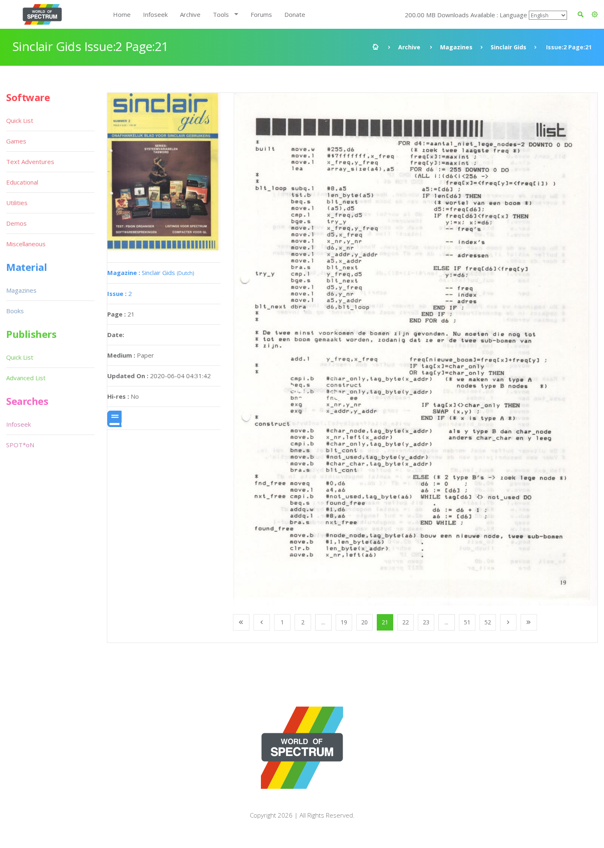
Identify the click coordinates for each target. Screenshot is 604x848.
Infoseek (155, 14)
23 (426, 622)
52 (487, 622)
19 (344, 622)
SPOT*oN (20, 445)
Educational (22, 182)
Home (122, 14)
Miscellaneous (26, 244)
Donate (294, 14)
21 (385, 622)
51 (467, 622)
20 (364, 622)
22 (405, 622)
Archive (190, 14)
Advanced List (26, 378)
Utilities (17, 203)
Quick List (19, 120)
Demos (16, 223)
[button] (595, 14)
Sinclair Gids (508, 47)
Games (16, 141)
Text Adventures (30, 161)
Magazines (456, 47)
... (323, 622)
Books (15, 311)
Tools (221, 14)
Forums (261, 14)
